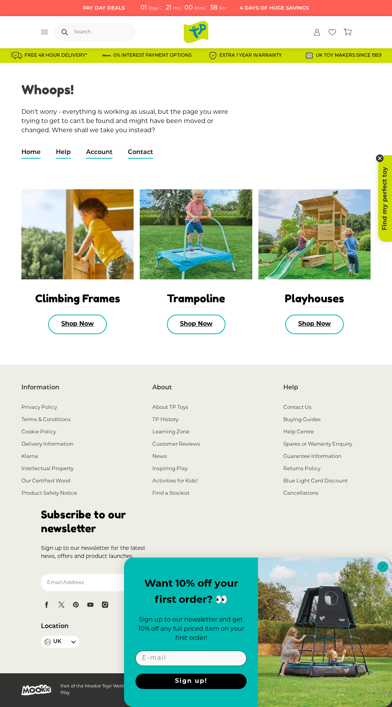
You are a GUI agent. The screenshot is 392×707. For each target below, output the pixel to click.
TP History (165, 419)
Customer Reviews (176, 444)
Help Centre (298, 432)
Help (63, 152)
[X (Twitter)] (61, 604)
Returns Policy (301, 468)
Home (31, 152)
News (159, 456)
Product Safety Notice (49, 493)
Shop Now (77, 324)
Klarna (29, 456)
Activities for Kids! (175, 481)
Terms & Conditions (46, 419)
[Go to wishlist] (332, 32)
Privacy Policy (39, 407)
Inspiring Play (170, 468)
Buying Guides (302, 419)
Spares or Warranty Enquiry (317, 444)
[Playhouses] (314, 234)
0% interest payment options (152, 55)
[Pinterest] (76, 604)
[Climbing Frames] (77, 234)
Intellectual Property (47, 468)
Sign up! (191, 681)
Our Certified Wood (45, 481)
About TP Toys (170, 407)
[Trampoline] (196, 234)
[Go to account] (317, 32)
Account (99, 152)
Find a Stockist (170, 493)
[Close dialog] (382, 566)
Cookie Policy (38, 432)
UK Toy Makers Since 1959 (348, 55)
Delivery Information (47, 444)
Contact (140, 152)
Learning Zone (170, 432)
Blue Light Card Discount (315, 481)
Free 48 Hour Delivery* (55, 55)
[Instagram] (105, 604)
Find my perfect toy (385, 198)
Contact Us (297, 407)
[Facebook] (46, 604)
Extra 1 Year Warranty (250, 55)
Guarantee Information (312, 456)
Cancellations (300, 493)
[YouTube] (90, 604)
